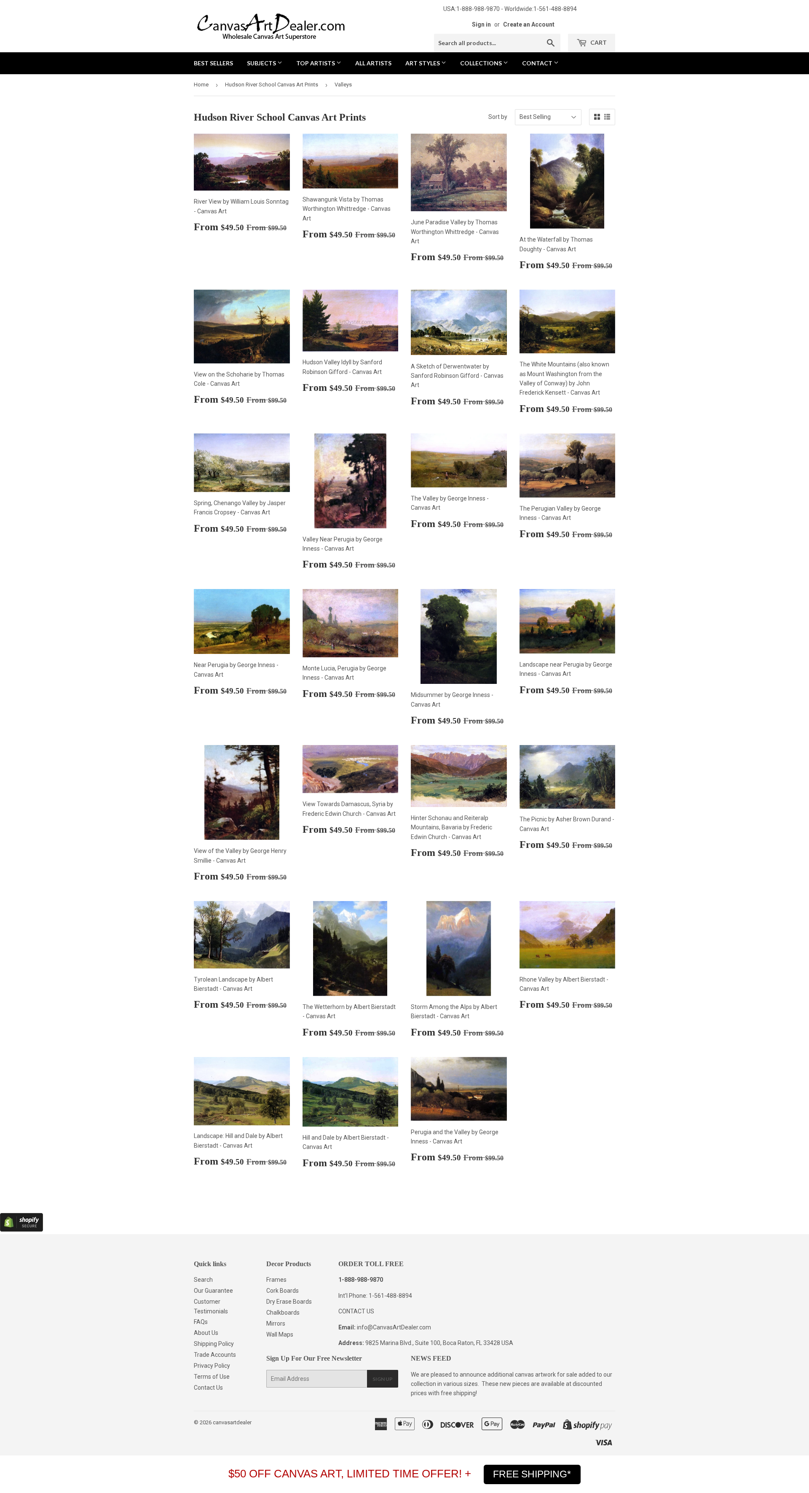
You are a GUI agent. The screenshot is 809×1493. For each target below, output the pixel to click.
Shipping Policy (214, 1343)
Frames (276, 1279)
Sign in (481, 24)
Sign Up (382, 1379)
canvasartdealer (232, 1422)
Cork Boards (282, 1290)
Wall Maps (279, 1334)
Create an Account (529, 24)
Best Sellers (213, 63)
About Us (206, 1332)
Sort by (497, 116)
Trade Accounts (215, 1354)
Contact (538, 63)
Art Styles (423, 63)
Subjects (262, 63)
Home (201, 84)
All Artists (373, 63)
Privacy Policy (212, 1365)
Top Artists (316, 63)
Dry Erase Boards (289, 1301)
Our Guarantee (213, 1290)
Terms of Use (212, 1376)
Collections (481, 63)
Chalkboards (283, 1312)
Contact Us (208, 1387)
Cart (598, 42)
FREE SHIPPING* (532, 1474)
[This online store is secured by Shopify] (21, 1229)
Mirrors (275, 1323)
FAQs (201, 1321)
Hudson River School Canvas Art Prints (271, 84)
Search (203, 1279)
